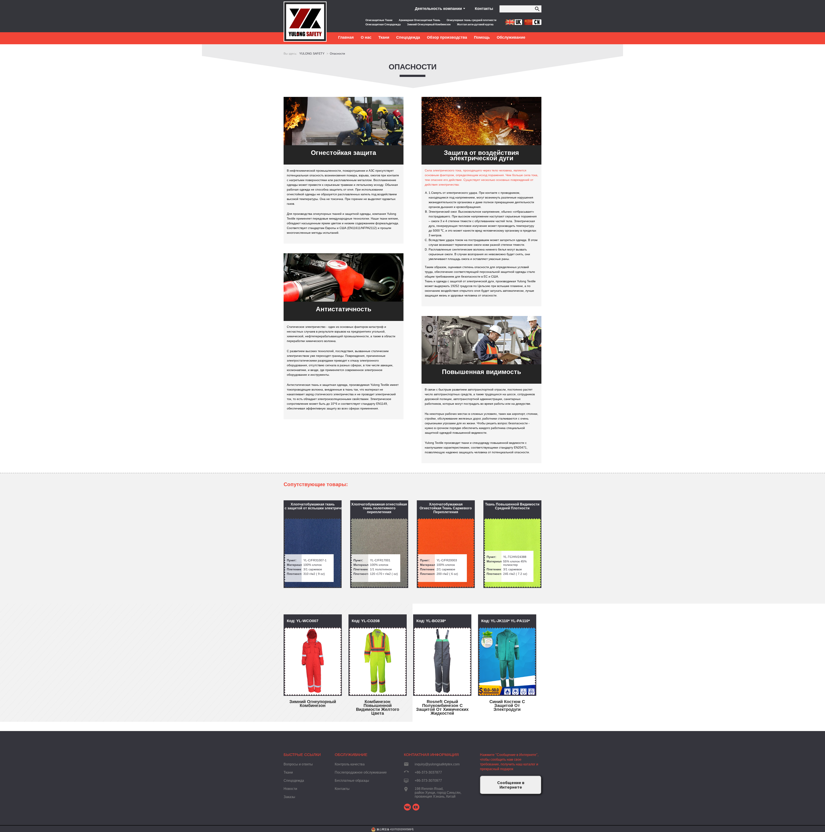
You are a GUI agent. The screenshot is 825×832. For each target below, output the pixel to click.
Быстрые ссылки (302, 755)
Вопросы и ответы (298, 764)
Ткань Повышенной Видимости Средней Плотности (512, 506)
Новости (290, 789)
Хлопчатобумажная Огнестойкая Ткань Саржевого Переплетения (446, 508)
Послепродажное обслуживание (361, 772)
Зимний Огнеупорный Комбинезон (429, 24)
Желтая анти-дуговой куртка (475, 24)
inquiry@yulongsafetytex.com (437, 764)
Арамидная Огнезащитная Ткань (419, 20)
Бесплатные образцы (352, 780)
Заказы (289, 797)
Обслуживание (351, 755)
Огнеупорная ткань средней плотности (471, 20)
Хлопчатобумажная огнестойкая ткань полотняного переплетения (379, 508)
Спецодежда (294, 780)
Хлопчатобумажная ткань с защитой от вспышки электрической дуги (313, 506)
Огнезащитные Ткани (378, 20)
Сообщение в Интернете (510, 784)
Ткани (288, 772)
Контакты (484, 8)
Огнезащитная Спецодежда (383, 24)
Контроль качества (350, 764)
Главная (346, 37)
